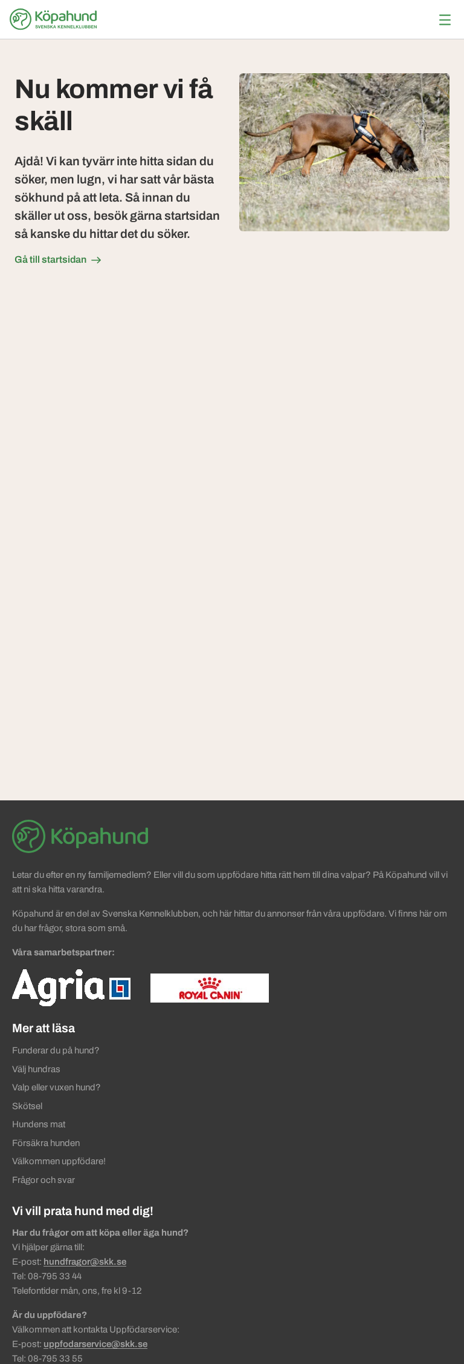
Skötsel (27, 1106)
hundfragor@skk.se (85, 1262)
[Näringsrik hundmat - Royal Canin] (209, 987)
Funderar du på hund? (56, 1050)
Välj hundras (36, 1069)
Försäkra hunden (46, 1143)
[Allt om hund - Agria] (71, 987)
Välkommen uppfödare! (59, 1161)
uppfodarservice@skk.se (95, 1344)
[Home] (55, 19)
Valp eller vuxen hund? (56, 1087)
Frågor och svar (43, 1180)
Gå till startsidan (50, 259)
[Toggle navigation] (445, 19)
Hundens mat (38, 1124)
